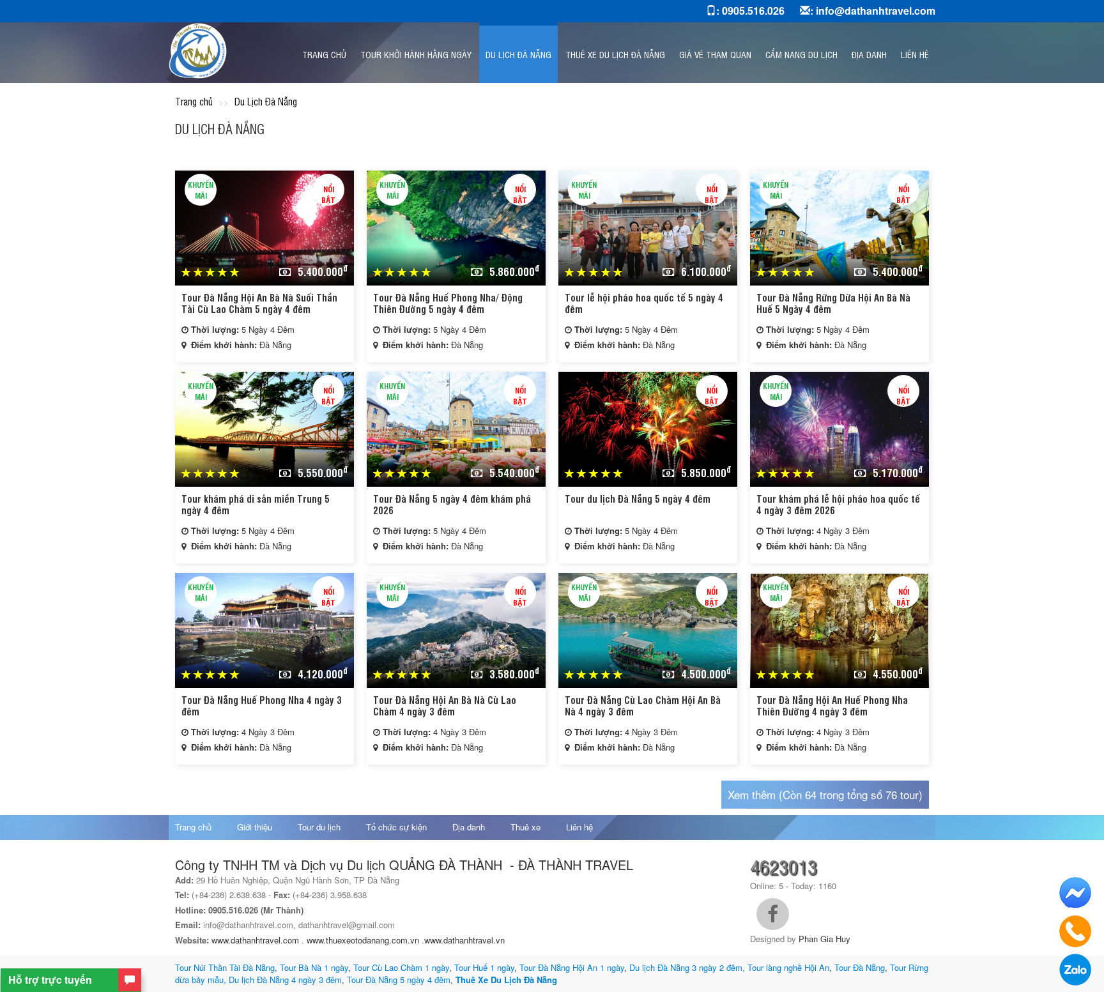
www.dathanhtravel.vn (465, 940)
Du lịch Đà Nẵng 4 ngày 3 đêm (285, 979)
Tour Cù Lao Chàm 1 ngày (401, 967)
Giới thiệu (254, 827)
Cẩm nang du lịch (801, 54)
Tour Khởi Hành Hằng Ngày (415, 54)
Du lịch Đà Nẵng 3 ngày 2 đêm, (687, 967)
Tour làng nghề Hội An (788, 967)
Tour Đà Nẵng (859, 967)
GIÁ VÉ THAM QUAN (715, 54)
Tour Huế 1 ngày (484, 967)
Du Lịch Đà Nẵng (518, 54)
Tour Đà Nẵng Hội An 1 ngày (571, 967)
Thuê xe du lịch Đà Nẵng (615, 54)
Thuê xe (525, 827)
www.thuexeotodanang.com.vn (363, 940)
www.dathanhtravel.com (255, 940)
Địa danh (869, 54)
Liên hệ (914, 54)
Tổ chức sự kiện (396, 827)
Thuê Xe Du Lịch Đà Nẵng (506, 979)
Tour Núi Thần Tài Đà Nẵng (225, 967)
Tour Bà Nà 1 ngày (314, 967)
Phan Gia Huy (824, 939)
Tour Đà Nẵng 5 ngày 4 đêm (397, 979)
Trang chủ (324, 54)
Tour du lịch (319, 827)
